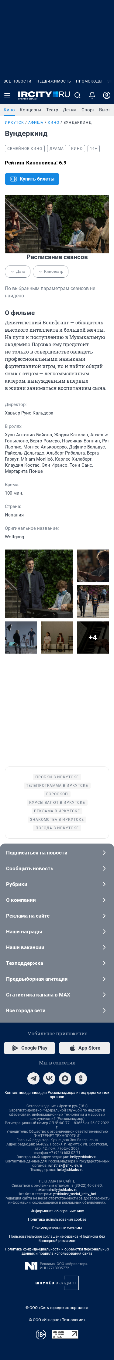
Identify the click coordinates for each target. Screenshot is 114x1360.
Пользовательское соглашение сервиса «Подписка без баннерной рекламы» (57, 1238)
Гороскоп (57, 794)
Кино (9, 110)
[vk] (49, 1078)
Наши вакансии (25, 947)
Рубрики (16, 884)
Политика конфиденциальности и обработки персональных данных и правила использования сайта (57, 1251)
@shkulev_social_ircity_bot (74, 1194)
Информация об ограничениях (57, 1211)
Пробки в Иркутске (57, 777)
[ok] (81, 1078)
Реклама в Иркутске (57, 811)
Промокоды (89, 81)
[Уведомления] (92, 95)
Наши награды (24, 932)
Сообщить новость (29, 868)
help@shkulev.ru (70, 1170)
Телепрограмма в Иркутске (57, 785)
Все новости (18, 81)
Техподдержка (24, 963)
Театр (52, 110)
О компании (21, 900)
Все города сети (26, 1010)
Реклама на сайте (28, 916)
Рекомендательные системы (57, 1228)
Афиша (35, 122)
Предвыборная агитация (37, 979)
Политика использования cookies (57, 1219)
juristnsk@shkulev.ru (65, 1165)
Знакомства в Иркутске (57, 819)
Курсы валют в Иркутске (57, 802)
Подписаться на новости (36, 853)
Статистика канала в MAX (38, 995)
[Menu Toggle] (7, 95)
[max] (65, 1078)
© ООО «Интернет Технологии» (57, 1320)
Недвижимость (53, 81)
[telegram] (33, 1078)
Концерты (30, 110)
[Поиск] (77, 95)
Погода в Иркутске (57, 828)
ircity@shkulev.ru (84, 1157)
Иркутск (14, 122)
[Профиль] (106, 95)
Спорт (87, 110)
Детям (70, 110)
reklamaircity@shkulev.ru (57, 1190)
